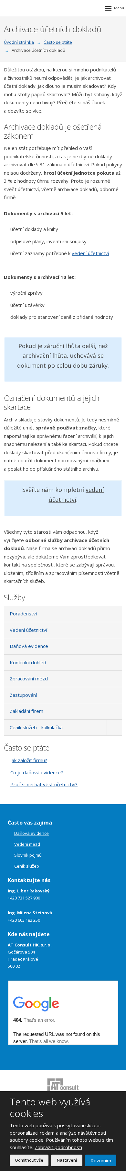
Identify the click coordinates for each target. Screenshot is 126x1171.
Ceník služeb (26, 866)
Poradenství (23, 613)
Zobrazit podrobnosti (58, 1147)
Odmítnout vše (29, 1160)
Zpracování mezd (29, 678)
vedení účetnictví (90, 253)
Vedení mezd (27, 844)
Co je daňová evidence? (36, 772)
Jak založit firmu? (28, 760)
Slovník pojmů (28, 855)
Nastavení (67, 1160)
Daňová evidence (29, 646)
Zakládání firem (26, 711)
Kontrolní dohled (28, 662)
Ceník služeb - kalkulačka (36, 727)
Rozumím (100, 1160)
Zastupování (23, 695)
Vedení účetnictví (28, 630)
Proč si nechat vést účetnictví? (44, 784)
